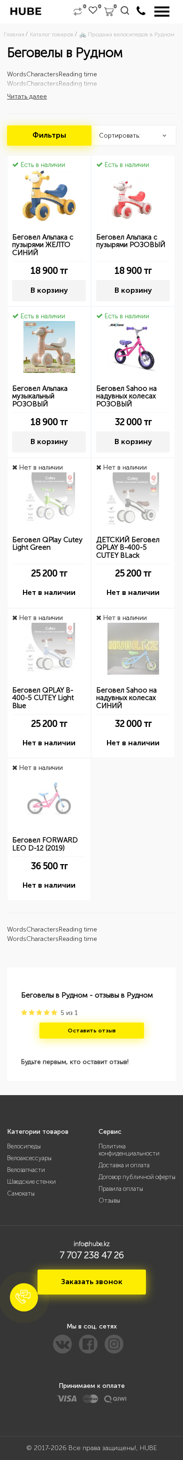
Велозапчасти (26, 1169)
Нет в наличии (49, 592)
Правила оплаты (121, 1188)
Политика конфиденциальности (129, 1150)
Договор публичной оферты (137, 1176)
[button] (24, 1297)
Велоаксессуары (29, 1158)
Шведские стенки (31, 1181)
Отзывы (109, 1200)
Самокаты (21, 1193)
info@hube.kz (92, 1243)
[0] (78, 11)
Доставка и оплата (124, 1165)
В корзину (49, 290)
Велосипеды (24, 1146)
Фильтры (49, 135)
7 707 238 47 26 (92, 1255)
